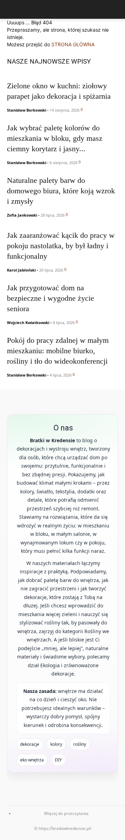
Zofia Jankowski (22, 215)
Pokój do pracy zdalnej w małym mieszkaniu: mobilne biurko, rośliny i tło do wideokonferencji (58, 350)
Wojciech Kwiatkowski (28, 322)
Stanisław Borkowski (26, 110)
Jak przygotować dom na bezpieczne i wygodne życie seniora (50, 298)
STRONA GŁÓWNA (72, 44)
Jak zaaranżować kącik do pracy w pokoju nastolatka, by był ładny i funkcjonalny (61, 245)
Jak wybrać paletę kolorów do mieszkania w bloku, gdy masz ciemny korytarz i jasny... (54, 138)
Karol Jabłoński (21, 270)
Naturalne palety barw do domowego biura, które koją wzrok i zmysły (61, 190)
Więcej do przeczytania (66, 813)
